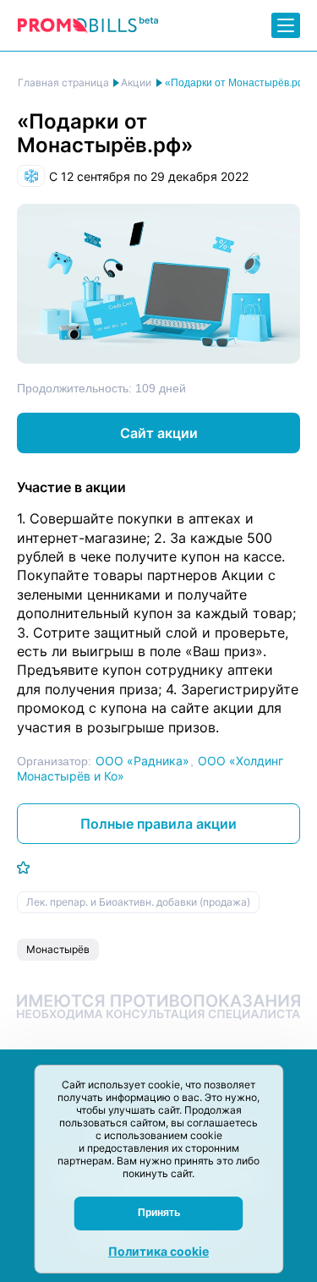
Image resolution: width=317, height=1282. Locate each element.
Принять (159, 1213)
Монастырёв (58, 949)
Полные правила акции (158, 823)
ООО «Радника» (142, 760)
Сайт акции (159, 433)
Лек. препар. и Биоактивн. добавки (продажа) (138, 902)
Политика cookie (158, 1251)
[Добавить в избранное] (23, 867)
